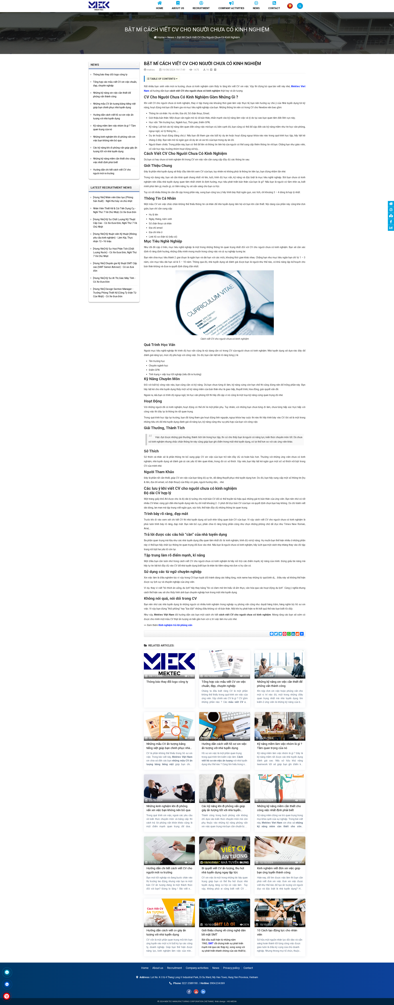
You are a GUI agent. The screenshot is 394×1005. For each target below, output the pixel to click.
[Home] (99, 6)
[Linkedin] (203, 991)
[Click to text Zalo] (7, 984)
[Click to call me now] (6, 996)
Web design (220, 1001)
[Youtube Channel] (196, 991)
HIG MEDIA (232, 1001)
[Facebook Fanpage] (189, 991)
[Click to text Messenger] (7, 972)
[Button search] (300, 5)
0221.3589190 (190, 983)
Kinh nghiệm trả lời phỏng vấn (175, 625)
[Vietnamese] (290, 6)
